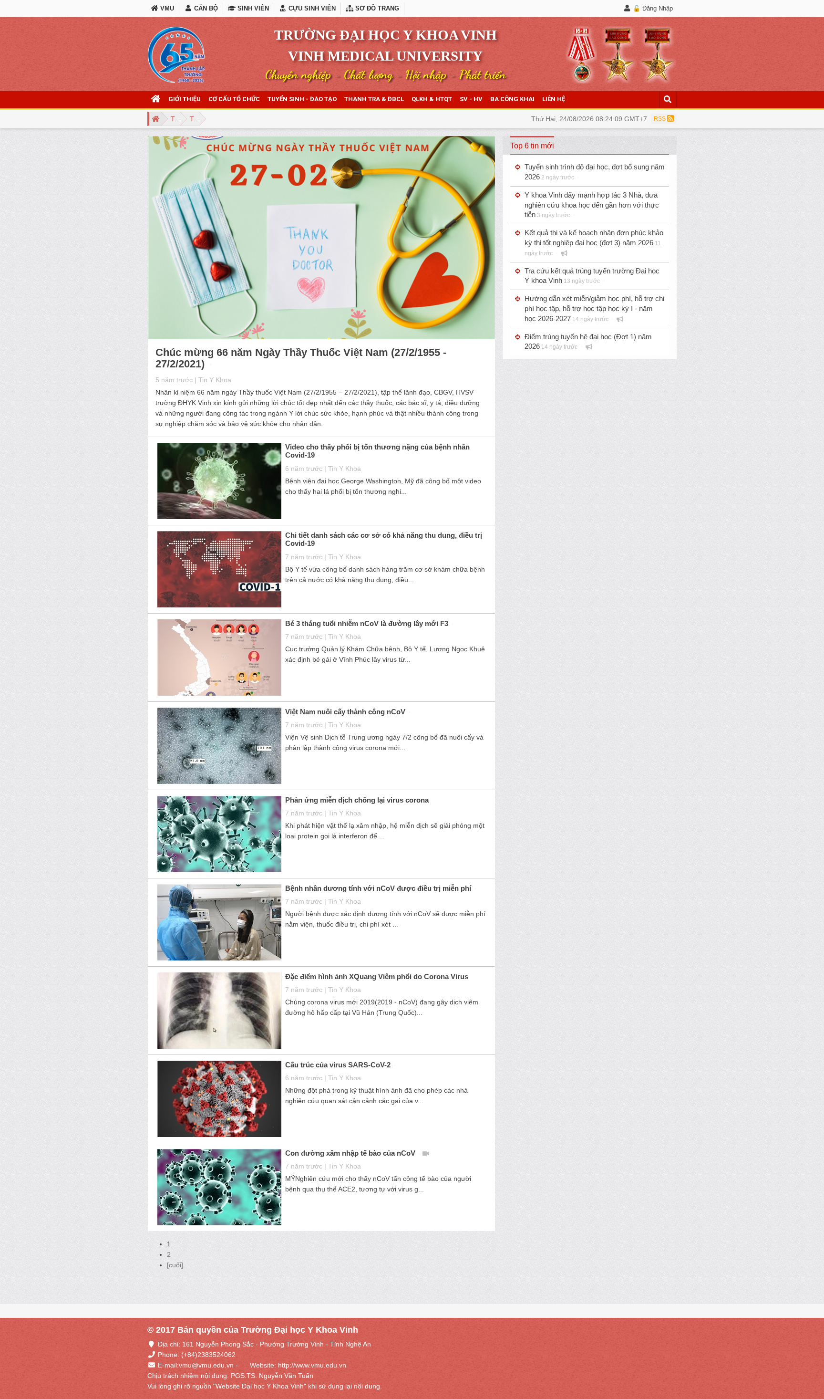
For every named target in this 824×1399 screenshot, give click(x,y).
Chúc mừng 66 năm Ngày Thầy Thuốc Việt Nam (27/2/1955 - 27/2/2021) (300, 358)
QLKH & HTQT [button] (432, 99)
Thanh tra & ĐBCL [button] (374, 99)
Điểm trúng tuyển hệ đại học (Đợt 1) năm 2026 (588, 342)
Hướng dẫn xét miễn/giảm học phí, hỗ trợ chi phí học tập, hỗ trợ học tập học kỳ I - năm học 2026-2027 (594, 308)
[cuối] (175, 1265)
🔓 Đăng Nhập (653, 8)
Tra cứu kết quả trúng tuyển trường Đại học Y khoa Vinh (592, 276)
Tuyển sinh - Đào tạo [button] (302, 99)
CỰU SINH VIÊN (311, 8)
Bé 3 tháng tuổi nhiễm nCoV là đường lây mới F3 (366, 623)
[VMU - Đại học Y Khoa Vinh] (176, 55)
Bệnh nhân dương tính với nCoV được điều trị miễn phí (378, 888)
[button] (156, 99)
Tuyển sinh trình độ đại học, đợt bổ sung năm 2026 (595, 172)
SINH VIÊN (252, 8)
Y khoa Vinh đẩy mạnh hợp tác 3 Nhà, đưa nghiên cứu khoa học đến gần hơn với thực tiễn (592, 205)
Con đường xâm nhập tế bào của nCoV (350, 1153)
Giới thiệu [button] (184, 99)
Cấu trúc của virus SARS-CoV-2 (338, 1065)
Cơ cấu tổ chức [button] (234, 99)
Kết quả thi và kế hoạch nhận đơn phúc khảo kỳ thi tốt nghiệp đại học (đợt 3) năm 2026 (594, 243)
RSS (660, 118)
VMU (166, 8)
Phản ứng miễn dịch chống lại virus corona (357, 800)
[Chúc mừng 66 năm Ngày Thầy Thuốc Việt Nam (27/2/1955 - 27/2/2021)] (321, 239)
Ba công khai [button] (512, 99)
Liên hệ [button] (553, 99)
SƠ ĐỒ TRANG (376, 8)
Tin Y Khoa (214, 380)
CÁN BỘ (204, 8)
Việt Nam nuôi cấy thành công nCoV (345, 712)
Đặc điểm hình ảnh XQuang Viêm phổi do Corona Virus (376, 976)
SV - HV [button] (471, 99)
